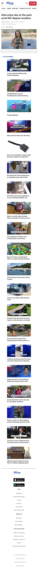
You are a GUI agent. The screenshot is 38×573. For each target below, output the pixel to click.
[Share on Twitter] (9, 27)
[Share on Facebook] (7, 27)
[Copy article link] (12, 27)
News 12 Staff (5, 22)
